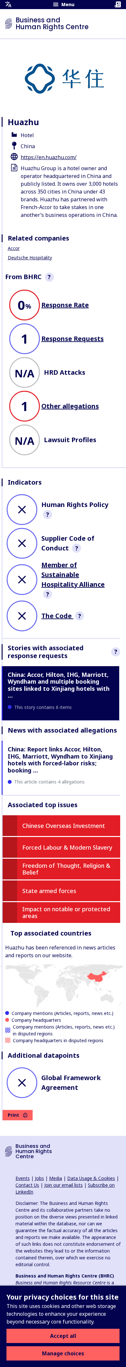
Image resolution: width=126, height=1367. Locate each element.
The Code (57, 615)
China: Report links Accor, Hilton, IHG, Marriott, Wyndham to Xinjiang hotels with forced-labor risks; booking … (60, 759)
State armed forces (49, 891)
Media (55, 1178)
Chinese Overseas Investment (63, 826)
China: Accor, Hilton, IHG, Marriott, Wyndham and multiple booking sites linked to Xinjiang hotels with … (59, 685)
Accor (14, 248)
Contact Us (27, 1185)
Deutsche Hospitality (30, 257)
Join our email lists (63, 1185)
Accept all (63, 1335)
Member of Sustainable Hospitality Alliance (73, 574)
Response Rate (65, 305)
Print (13, 1115)
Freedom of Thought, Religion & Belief (66, 869)
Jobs (39, 1178)
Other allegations (70, 406)
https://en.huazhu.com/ (49, 157)
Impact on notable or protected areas (66, 912)
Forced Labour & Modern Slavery (67, 847)
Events (23, 1178)
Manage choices (63, 1353)
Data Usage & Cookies (91, 1178)
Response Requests (72, 338)
